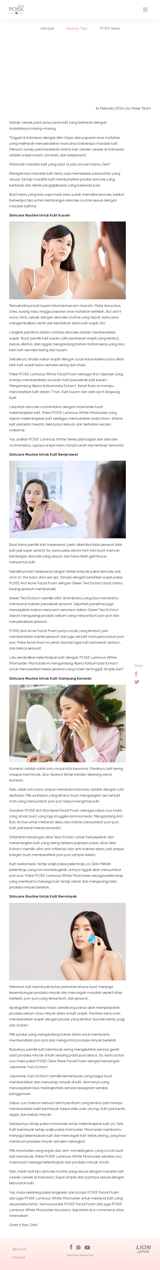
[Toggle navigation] (145, 10)
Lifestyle (47, 28)
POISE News (110, 28)
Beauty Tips (76, 28)
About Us (19, 1249)
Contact (18, 1257)
